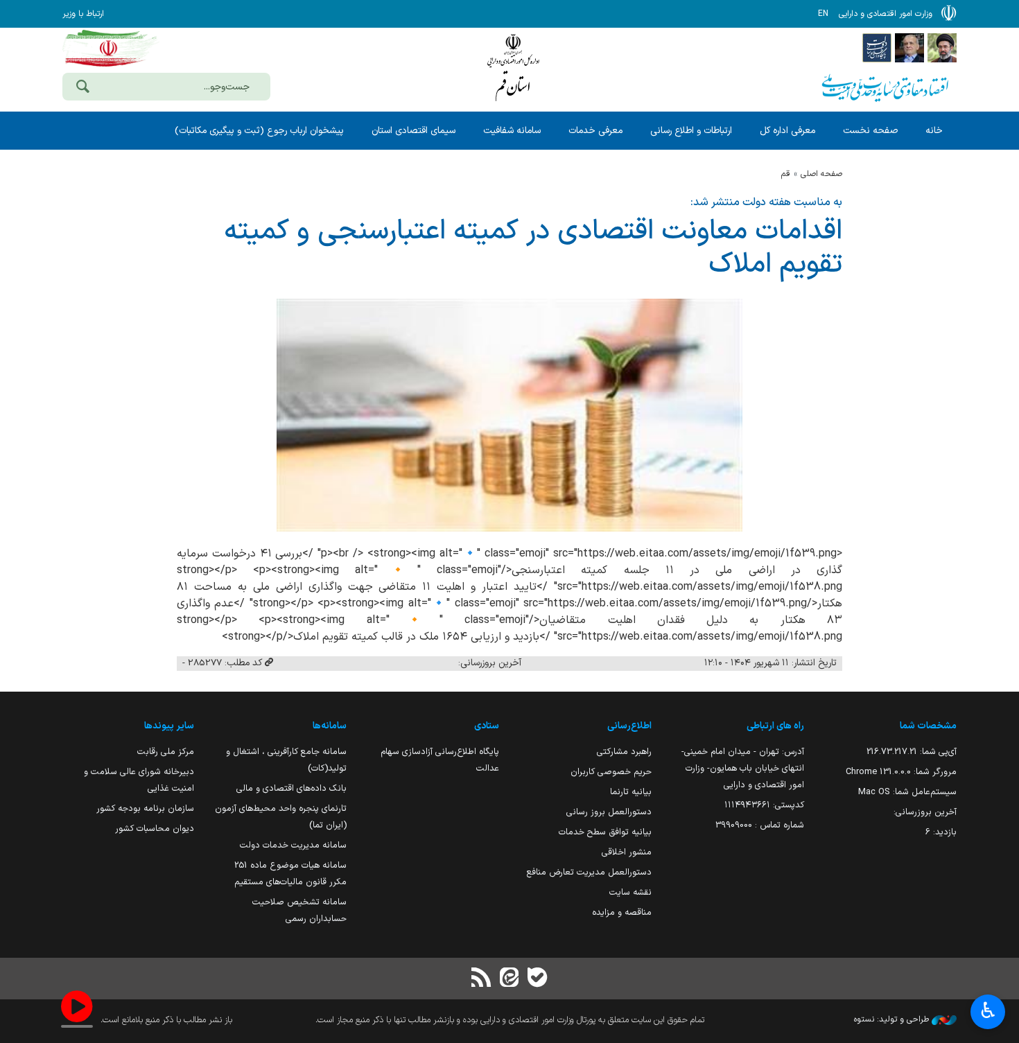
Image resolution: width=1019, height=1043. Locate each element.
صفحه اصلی (821, 174)
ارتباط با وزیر (83, 14)
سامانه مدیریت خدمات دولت (293, 845)
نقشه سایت (630, 892)
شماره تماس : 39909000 (759, 825)
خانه (934, 130)
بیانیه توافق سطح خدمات (605, 832)
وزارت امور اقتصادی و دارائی (513, 67)
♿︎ (988, 1010)
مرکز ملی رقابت (165, 751)
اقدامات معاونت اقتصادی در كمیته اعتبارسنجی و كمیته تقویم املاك (533, 248)
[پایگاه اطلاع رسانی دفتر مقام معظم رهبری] (942, 47)
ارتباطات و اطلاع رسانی (691, 130)
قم (785, 174)
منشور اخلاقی (627, 852)
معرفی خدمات (595, 130)
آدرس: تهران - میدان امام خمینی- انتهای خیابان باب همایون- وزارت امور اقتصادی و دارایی (742, 768)
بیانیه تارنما (631, 791)
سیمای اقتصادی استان (413, 130)
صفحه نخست (870, 130)
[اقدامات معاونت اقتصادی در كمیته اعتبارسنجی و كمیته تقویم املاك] (509, 415)
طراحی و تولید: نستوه (893, 1019)
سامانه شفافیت (512, 130)
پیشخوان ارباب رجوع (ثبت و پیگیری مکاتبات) (259, 130)
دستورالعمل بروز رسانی (609, 811)
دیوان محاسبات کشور (154, 828)
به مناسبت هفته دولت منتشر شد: (766, 202)
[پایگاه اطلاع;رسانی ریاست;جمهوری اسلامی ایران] (909, 47)
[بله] (537, 979)
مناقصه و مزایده (622, 912)
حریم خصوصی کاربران (611, 771)
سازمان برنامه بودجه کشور (145, 808)
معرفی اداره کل (787, 130)
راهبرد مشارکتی (624, 751)
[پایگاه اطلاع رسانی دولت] (876, 47)
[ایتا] (509, 979)
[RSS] (482, 979)
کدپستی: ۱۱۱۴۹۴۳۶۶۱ (764, 805)
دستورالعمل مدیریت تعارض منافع (589, 872)
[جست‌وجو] (82, 88)
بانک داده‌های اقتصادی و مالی (291, 788)
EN (823, 14)
